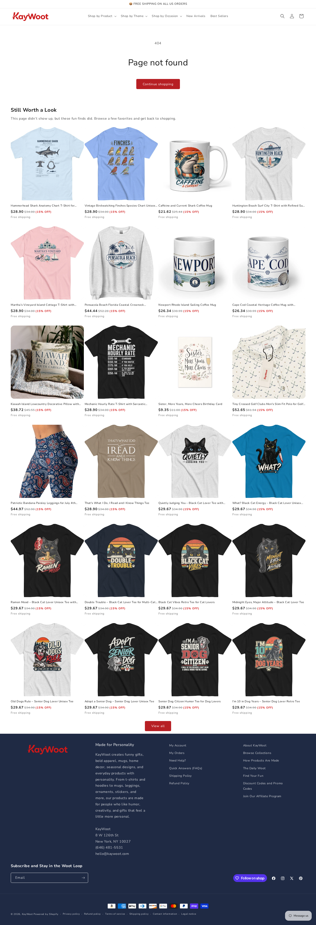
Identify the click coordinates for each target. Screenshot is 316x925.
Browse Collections (257, 753)
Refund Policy (179, 783)
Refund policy (92, 914)
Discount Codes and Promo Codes (263, 786)
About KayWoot (255, 745)
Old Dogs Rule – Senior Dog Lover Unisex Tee (42, 701)
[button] (101, 16)
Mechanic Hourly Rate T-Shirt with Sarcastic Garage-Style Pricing (115, 404)
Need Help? (177, 760)
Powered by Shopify (46, 914)
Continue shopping (158, 84)
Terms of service (115, 914)
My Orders (176, 753)
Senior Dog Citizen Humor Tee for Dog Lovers (189, 701)
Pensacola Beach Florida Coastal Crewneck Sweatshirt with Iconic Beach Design (114, 305)
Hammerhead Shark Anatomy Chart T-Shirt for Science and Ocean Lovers (43, 206)
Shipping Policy (180, 776)
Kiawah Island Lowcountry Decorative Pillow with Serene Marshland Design (45, 404)
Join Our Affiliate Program (262, 796)
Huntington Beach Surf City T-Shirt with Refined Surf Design (268, 206)
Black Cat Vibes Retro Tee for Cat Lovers (186, 602)
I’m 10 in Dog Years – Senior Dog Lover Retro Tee (266, 701)
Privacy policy (71, 914)
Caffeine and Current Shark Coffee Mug (185, 206)
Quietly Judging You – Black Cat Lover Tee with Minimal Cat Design (190, 503)
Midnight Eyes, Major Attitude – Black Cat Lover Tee (268, 602)
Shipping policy (139, 914)
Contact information (165, 914)
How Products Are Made (261, 760)
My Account (177, 745)
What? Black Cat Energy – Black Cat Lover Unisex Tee (266, 503)
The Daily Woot (254, 768)
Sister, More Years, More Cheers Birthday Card (190, 404)
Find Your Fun (253, 776)
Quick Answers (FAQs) (185, 768)
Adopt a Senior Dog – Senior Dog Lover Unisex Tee (119, 701)
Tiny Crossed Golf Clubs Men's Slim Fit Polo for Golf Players (267, 404)
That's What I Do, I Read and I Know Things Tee (117, 503)
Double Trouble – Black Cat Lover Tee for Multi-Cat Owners (120, 602)
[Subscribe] (83, 878)
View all (158, 726)
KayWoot (27, 914)
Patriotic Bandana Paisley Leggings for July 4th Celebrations (43, 503)
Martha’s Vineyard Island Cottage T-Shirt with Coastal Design (42, 305)
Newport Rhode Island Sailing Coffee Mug (187, 305)
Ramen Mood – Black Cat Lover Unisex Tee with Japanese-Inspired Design (43, 602)
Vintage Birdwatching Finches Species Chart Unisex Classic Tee (120, 206)
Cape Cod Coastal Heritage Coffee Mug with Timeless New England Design (263, 305)
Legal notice (188, 914)
